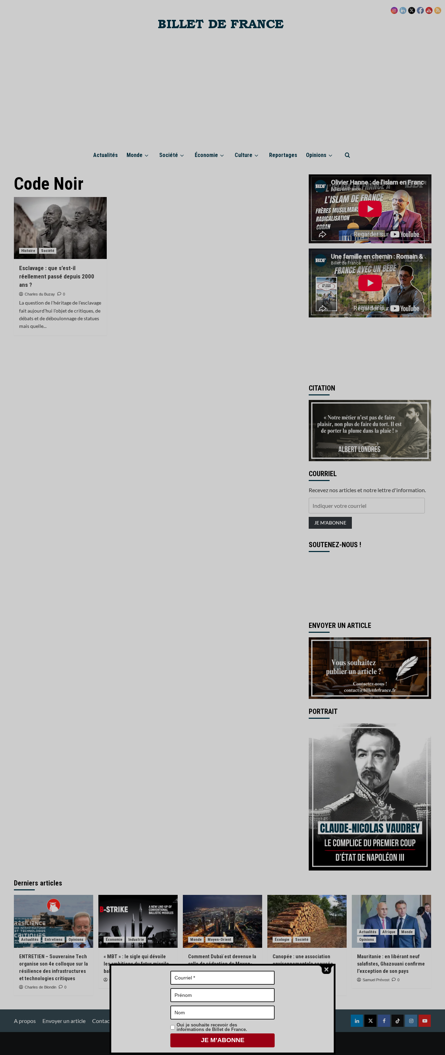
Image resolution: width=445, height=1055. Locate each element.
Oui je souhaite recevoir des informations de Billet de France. (212, 1027)
